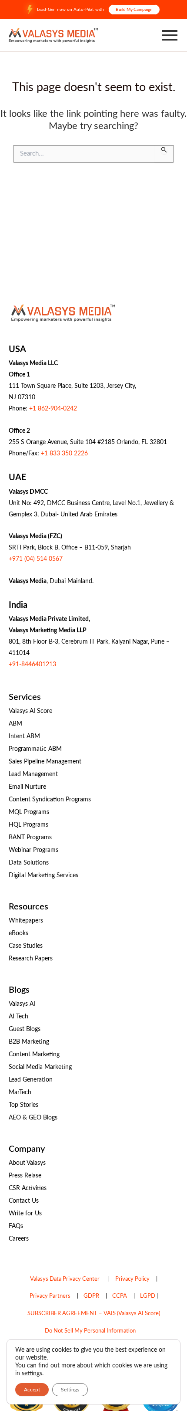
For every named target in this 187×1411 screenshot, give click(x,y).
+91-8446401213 (32, 664)
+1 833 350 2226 (64, 454)
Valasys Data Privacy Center (65, 1279)
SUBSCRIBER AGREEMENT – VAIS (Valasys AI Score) (93, 1313)
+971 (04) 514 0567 (36, 559)
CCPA (119, 1296)
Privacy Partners (50, 1296)
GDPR (91, 1296)
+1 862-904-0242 (53, 409)
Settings (70, 1389)
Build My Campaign (134, 9)
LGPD (147, 1296)
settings (32, 1373)
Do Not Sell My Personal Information (90, 1331)
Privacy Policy (132, 1279)
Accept (32, 1389)
